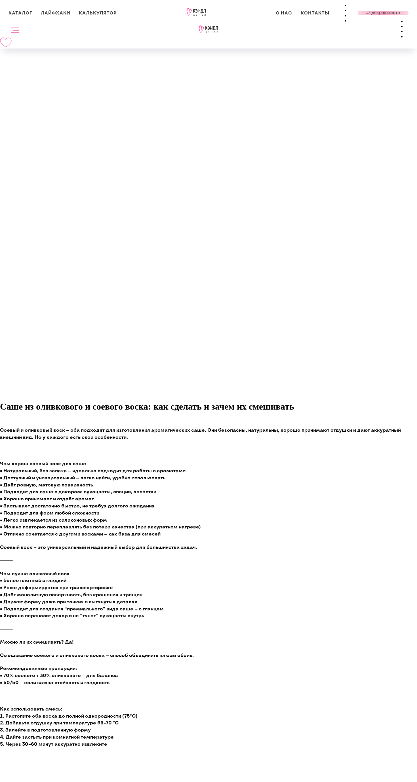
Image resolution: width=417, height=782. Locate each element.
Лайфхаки (55, 13)
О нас (284, 13)
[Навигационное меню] (15, 30)
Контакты (315, 13)
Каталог (20, 13)
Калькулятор (98, 13)
